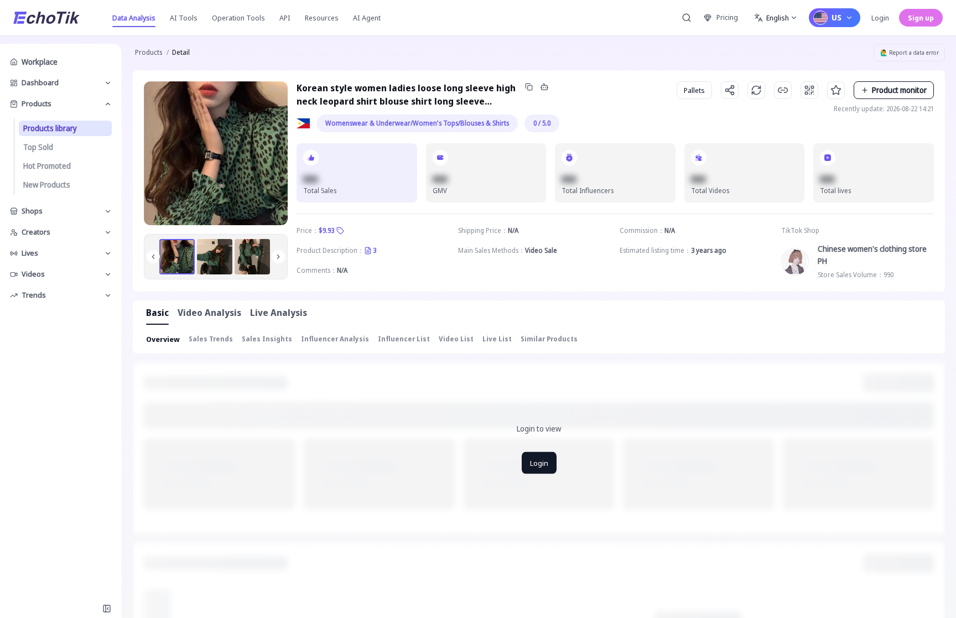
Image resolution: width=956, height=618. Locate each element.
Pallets (694, 90)
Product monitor (899, 90)
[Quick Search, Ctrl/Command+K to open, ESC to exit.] (686, 18)
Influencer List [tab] (404, 339)
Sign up (921, 18)
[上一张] (153, 256)
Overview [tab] (163, 339)
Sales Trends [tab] (211, 339)
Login (880, 18)
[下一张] (278, 256)
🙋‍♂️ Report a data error (909, 52)
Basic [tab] (157, 313)
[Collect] (836, 90)
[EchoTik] (46, 18)
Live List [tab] (497, 339)
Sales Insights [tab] (267, 339)
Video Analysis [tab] (209, 313)
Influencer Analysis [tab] (335, 339)
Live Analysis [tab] (278, 313)
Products (148, 52)
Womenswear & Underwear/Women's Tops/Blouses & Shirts (417, 123)
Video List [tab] (456, 339)
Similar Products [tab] (549, 339)
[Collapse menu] (107, 608)
